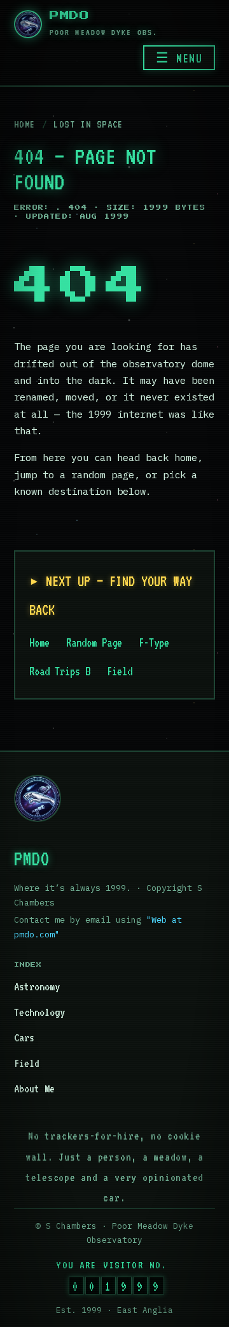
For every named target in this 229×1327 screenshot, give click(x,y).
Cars (24, 1037)
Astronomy (37, 986)
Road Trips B (59, 671)
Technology (39, 1012)
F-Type (154, 642)
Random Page (94, 642)
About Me (34, 1088)
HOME (25, 124)
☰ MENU (179, 58)
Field (119, 671)
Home (39, 642)
